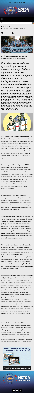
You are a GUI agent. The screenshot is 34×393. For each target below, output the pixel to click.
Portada (22, 28)
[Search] (33, 23)
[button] (1, 18)
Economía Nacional (8, 28)
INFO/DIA (17, 28)
